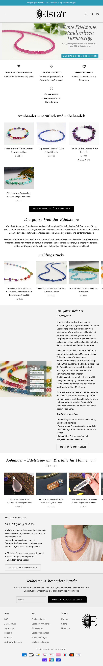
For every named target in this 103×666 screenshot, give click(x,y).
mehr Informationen (73, 447)
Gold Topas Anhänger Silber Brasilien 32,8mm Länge (51, 501)
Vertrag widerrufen (13, 642)
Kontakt (64, 619)
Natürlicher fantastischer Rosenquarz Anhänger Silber (19, 501)
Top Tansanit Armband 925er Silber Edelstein (51, 150)
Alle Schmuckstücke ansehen (51, 208)
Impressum (9, 628)
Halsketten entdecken (23, 567)
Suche (64, 623)
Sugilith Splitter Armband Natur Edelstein (84, 150)
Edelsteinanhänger (40, 633)
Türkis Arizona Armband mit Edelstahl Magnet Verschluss (19, 195)
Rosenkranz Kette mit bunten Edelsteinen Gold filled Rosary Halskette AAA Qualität (19, 291)
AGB (6, 619)
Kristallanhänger (39, 637)
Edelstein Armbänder (41, 623)
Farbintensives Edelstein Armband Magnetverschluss (18, 150)
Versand (8, 633)
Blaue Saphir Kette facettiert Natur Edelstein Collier (51, 290)
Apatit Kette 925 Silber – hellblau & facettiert (83, 290)
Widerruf (8, 637)
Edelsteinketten (39, 619)
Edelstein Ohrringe (40, 642)
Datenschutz (10, 623)
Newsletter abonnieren (67, 599)
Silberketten (37, 628)
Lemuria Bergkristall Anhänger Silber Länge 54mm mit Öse (84, 501)
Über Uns (65, 628)
